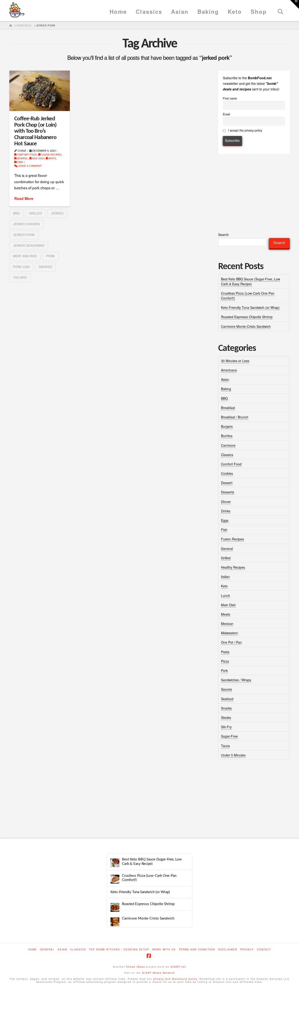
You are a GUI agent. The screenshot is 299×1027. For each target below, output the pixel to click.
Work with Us (164, 949)
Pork (19, 162)
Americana (229, 370)
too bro (20, 277)
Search (223, 234)
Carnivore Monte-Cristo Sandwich (246, 326)
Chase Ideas (135, 966)
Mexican (227, 623)
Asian (225, 379)
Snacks (226, 708)
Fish (224, 529)
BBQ (224, 398)
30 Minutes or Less (235, 360)
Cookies (227, 473)
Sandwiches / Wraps (236, 680)
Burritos (226, 435)
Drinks (225, 511)
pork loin (21, 266)
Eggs (224, 520)
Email (226, 114)
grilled (35, 213)
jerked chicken (26, 224)
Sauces (226, 689)
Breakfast (228, 407)
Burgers (227, 426)
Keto (224, 586)
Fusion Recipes (50, 154)
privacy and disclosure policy (175, 979)
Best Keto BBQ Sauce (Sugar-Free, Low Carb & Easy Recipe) (250, 281)
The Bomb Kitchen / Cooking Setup (119, 949)
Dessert (226, 482)
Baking (226, 388)
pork (50, 256)
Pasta (225, 651)
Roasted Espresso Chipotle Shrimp (247, 316)
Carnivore (228, 445)
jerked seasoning (28, 245)
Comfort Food (26, 154)
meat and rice (25, 256)
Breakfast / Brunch (234, 417)
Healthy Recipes (233, 567)
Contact (264, 949)
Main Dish (37, 158)
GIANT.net (178, 966)
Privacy (247, 949)
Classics (227, 454)
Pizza (225, 661)
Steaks (226, 717)
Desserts (227, 492)
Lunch (225, 595)
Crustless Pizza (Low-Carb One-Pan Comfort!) (149, 878)
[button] (294, 4)
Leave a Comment (29, 166)
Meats (52, 158)
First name (230, 98)
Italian (225, 576)
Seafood (227, 698)
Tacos (225, 745)
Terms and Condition (197, 949)
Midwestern (229, 633)
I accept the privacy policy (244, 130)
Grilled (226, 558)
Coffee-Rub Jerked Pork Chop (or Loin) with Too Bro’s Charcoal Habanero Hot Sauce (35, 131)
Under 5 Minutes (233, 755)
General (22, 158)
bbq (16, 213)
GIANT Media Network (158, 972)
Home (32, 949)
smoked (45, 266)
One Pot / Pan (231, 642)
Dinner (226, 501)
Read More (23, 198)
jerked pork (24, 234)
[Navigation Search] (280, 10)
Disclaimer (227, 949)
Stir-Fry (226, 726)
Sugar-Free (229, 736)
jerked (57, 213)
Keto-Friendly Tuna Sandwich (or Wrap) (250, 307)
